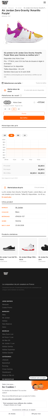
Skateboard (6, 372)
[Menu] (44, 2)
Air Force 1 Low (7, 337)
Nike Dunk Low (7, 334)
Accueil (4, 8)
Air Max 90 (6, 340)
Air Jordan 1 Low (8, 343)
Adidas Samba (7, 346)
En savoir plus (6, 197)
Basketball (6, 363)
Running (5, 366)
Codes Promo (7, 307)
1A (25, 135)
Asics (4, 327)
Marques (11, 8)
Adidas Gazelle (7, 352)
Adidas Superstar (8, 349)
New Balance (7, 324)
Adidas (4, 321)
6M (18, 135)
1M (5, 135)
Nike (4, 314)
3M (11, 135)
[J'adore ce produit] (7, 42)
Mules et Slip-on (8, 375)
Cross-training (7, 369)
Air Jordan (19, 8)
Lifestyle (5, 360)
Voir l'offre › (24, 118)
